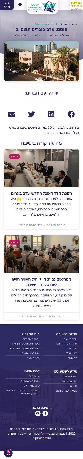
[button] (62, 5)
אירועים (63, 24)
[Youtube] (38, 413)
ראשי (74, 24)
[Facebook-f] (45, 413)
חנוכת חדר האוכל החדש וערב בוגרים (41, 193)
